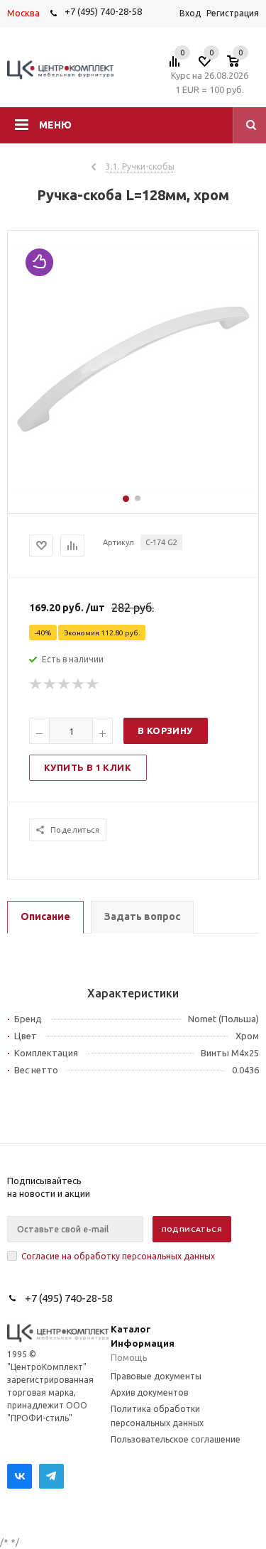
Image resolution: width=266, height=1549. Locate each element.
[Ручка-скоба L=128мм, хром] (133, 486)
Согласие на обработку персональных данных (118, 1256)
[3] (64, 684)
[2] (50, 684)
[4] (79, 684)
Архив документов (149, 1392)
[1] (36, 684)
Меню (55, 125)
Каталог (131, 1329)
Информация (142, 1343)
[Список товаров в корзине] (240, 65)
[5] (93, 684)
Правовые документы (156, 1376)
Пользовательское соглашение (175, 1439)
